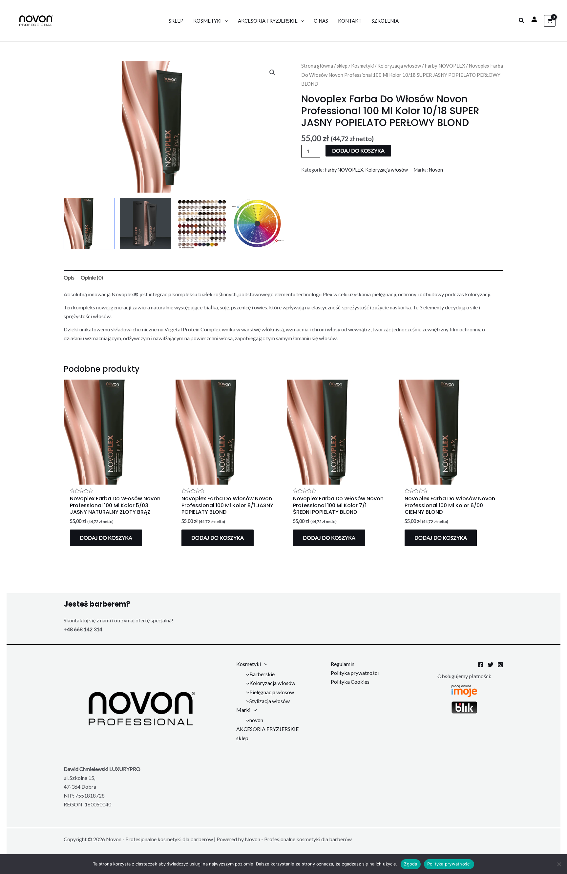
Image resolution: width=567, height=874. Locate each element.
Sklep (176, 21)
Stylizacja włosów (269, 701)
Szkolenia (385, 21)
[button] (522, 20)
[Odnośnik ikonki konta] (534, 19)
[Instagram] (500, 665)
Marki (243, 710)
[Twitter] (491, 665)
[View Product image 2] (145, 223)
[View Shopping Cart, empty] (550, 20)
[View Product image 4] (258, 223)
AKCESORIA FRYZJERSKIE (268, 21)
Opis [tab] (69, 277)
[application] (225, 21)
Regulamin (342, 664)
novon (256, 720)
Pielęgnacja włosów (271, 692)
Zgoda (410, 863)
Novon (436, 170)
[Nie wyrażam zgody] (559, 864)
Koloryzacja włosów (399, 66)
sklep (342, 66)
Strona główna (317, 66)
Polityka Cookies (350, 681)
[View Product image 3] (201, 223)
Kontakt (350, 21)
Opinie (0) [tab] (92, 277)
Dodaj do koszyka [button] (106, 537)
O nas (321, 21)
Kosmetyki (207, 21)
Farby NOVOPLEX (445, 66)
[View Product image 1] (89, 223)
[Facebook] (481, 665)
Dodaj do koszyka (358, 150)
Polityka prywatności (355, 673)
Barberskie (262, 674)
